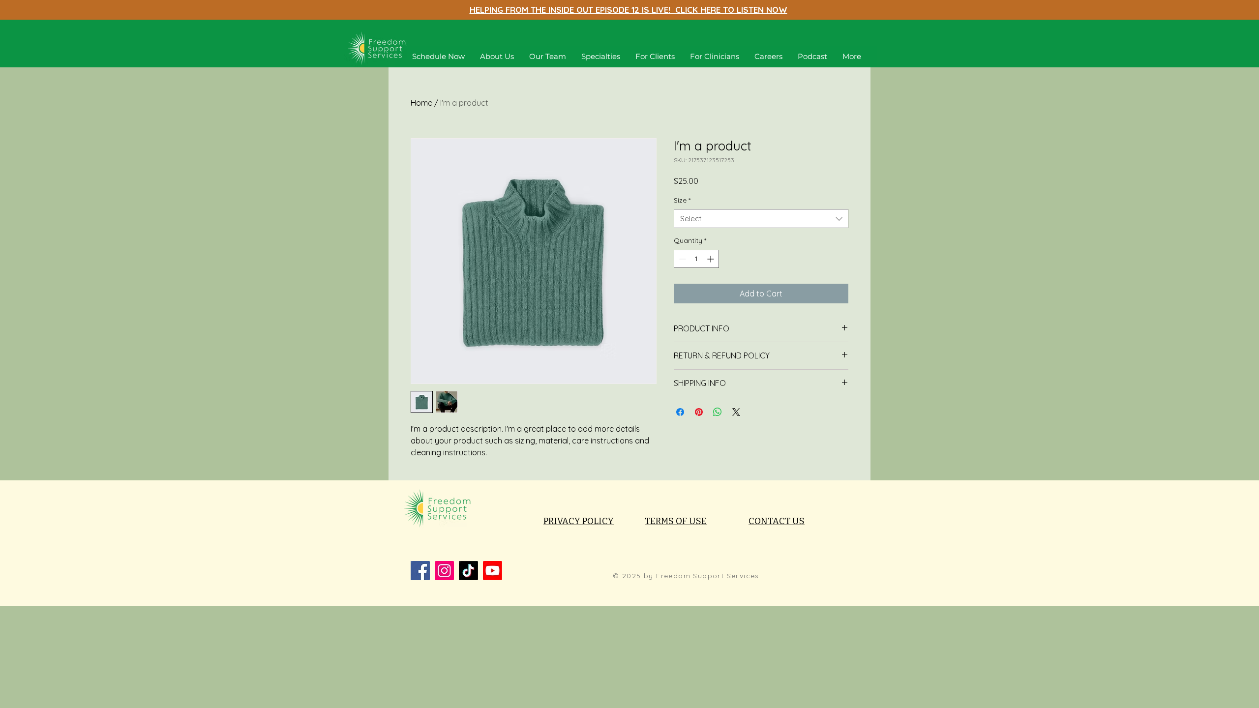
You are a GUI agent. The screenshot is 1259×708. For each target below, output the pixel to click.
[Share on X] (736, 412)
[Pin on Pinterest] (699, 412)
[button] (600, 56)
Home (421, 103)
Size (682, 200)
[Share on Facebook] (680, 412)
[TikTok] (468, 570)
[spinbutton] (696, 258)
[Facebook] (420, 570)
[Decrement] (681, 258)
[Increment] (711, 258)
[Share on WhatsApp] (717, 412)
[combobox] (761, 218)
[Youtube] (492, 570)
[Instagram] (444, 570)
